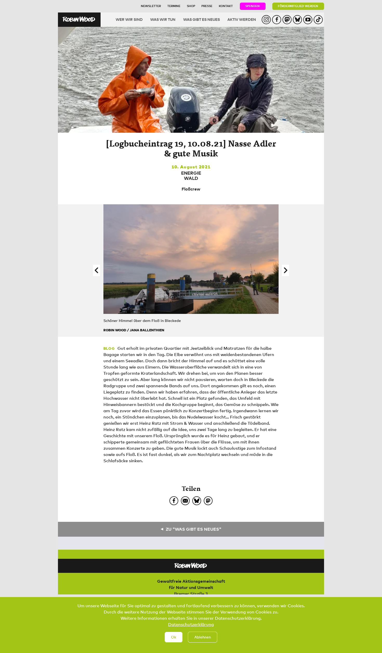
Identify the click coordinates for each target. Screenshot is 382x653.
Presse (206, 6)
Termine (173, 6)
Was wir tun (162, 19)
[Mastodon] (208, 500)
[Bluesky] (196, 500)
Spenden (252, 6)
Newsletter (151, 6)
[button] (96, 270)
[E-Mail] (185, 500)
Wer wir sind (129, 19)
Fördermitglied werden (298, 6)
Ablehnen (202, 637)
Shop (191, 6)
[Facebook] (173, 500)
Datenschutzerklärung (191, 624)
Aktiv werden (241, 19)
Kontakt (226, 6)
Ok (173, 637)
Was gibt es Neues (201, 19)
